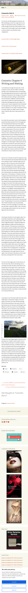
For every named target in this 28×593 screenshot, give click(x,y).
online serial (4, 17)
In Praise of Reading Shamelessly (16, 387)
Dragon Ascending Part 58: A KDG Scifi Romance (12, 558)
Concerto (18, 15)
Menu (2, 7)
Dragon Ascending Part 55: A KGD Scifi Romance (12, 565)
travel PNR (9, 17)
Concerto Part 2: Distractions (8, 46)
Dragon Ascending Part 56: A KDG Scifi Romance (12, 562)
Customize (14, 586)
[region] (14, 580)
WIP (13, 17)
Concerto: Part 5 (11, 403)
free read (23, 15)
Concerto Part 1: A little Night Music (10, 39)
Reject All (14, 590)
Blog (12, 15)
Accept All (14, 582)
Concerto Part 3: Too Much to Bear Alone (11, 53)
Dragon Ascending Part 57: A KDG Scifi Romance (12, 560)
